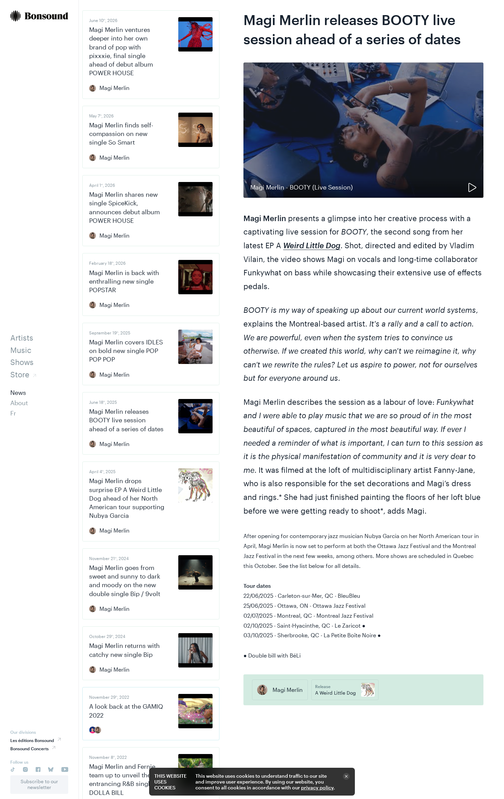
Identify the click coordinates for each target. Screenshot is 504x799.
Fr (13, 413)
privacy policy (317, 787)
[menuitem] (39, 16)
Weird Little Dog (311, 245)
